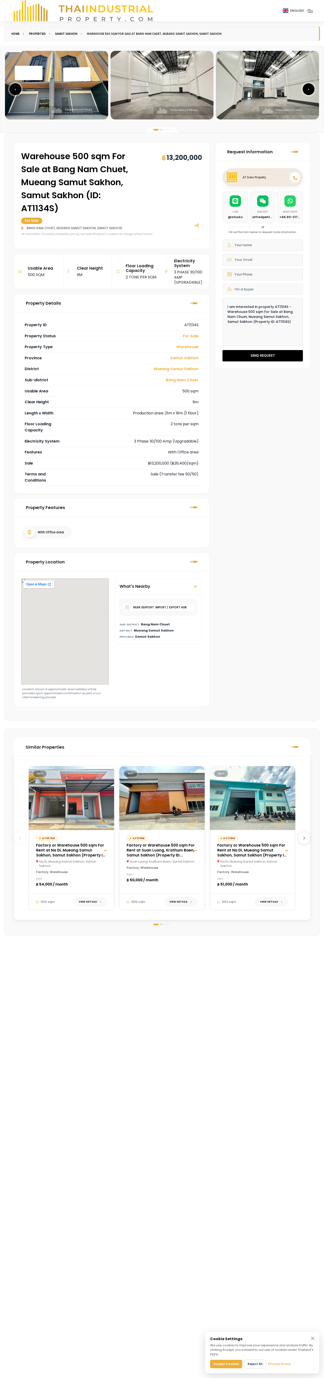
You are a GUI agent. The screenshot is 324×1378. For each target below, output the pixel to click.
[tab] (156, 130)
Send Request (262, 355)
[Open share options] (196, 225)
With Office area (51, 532)
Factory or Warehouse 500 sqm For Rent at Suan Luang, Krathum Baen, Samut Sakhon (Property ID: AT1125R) (161, 853)
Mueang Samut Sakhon (176, 369)
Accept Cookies (226, 1364)
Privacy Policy (279, 1364)
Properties (37, 34)
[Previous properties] (20, 838)
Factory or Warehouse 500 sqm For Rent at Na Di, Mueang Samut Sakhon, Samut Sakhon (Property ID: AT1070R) (71, 853)
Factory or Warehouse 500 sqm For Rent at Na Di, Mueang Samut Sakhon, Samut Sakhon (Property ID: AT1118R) (252, 853)
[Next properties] (304, 838)
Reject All (255, 1364)
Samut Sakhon (66, 34)
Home (15, 34)
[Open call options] (295, 177)
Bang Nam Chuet (182, 380)
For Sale (191, 336)
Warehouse (187, 347)
